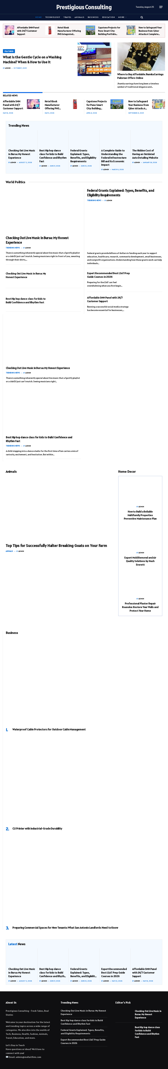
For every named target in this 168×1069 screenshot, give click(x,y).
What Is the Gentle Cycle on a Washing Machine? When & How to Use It (32, 59)
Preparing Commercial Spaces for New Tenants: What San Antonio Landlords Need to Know (65, 927)
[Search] (141, 17)
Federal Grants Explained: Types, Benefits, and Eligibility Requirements (83, 156)
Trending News (13, 248)
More (121, 17)
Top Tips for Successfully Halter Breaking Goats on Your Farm (56, 545)
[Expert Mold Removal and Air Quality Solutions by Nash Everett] (140, 537)
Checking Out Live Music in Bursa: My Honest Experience (21, 154)
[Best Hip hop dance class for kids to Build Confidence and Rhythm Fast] (53, 138)
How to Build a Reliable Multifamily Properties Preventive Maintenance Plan (140, 515)
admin (8, 68)
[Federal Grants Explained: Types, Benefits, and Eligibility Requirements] (84, 138)
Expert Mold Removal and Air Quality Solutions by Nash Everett (140, 561)
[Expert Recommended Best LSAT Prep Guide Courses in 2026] (149, 279)
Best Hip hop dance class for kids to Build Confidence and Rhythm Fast (53, 156)
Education (108, 17)
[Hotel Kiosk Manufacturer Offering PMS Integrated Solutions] (50, 30)
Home (38, 17)
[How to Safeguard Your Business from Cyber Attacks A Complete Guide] (131, 30)
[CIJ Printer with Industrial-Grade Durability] (84, 780)
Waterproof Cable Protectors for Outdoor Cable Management (48, 729)
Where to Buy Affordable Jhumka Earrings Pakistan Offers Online (140, 76)
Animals (79, 17)
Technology (52, 17)
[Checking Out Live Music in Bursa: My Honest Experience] (22, 138)
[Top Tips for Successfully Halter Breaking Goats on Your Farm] (60, 508)
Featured (9, 51)
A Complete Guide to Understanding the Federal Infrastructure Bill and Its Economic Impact (113, 157)
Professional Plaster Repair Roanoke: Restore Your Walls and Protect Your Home (140, 607)
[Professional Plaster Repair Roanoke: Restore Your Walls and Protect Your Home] (140, 583)
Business (93, 17)
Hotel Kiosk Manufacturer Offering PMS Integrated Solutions (69, 31)
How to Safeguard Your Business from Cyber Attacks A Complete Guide (150, 31)
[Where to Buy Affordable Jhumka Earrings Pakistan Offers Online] (141, 56)
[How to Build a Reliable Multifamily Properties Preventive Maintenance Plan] (140, 491)
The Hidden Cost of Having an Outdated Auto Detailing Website (145, 154)
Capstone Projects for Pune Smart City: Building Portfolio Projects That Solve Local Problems (109, 31)
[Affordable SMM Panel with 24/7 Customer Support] (9, 30)
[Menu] (161, 7)
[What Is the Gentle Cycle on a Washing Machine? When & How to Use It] (94, 59)
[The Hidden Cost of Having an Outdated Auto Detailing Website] (146, 138)
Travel (67, 17)
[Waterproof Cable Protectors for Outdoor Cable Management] (84, 681)
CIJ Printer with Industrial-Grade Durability (37, 828)
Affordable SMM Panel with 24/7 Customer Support (28, 31)
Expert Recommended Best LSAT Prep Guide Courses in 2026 (108, 274)
